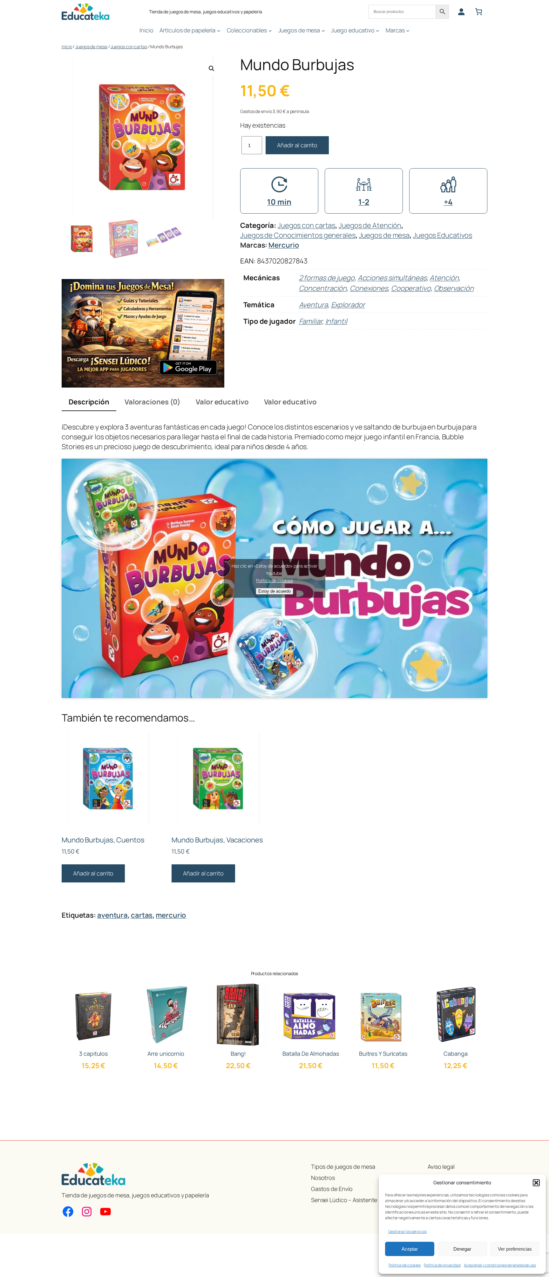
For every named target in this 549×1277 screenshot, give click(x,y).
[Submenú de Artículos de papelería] (218, 30)
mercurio (171, 915)
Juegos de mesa (91, 46)
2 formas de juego (327, 278)
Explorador (348, 304)
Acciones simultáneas (392, 278)
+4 (448, 201)
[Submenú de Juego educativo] (377, 30)
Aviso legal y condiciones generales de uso (500, 1265)
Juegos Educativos (442, 235)
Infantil (336, 321)
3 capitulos (93, 1053)
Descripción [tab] (89, 402)
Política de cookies (405, 1265)
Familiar (310, 321)
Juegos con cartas (129, 46)
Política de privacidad (442, 1265)
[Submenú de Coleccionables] (270, 30)
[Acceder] (461, 11)
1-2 (363, 201)
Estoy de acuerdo (274, 591)
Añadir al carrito (297, 145)
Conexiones (369, 288)
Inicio (67, 46)
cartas (141, 915)
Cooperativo (411, 288)
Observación (454, 288)
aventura (112, 915)
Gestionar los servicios (407, 1231)
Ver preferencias (515, 1249)
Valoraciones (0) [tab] (152, 402)
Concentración (323, 288)
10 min (279, 201)
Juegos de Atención (370, 225)
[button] (536, 1183)
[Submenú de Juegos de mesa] (323, 30)
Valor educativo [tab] (222, 402)
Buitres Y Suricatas (383, 1053)
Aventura (313, 304)
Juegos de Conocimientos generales (298, 235)
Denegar (462, 1249)
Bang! (238, 1053)
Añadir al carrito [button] (93, 873)
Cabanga (455, 1053)
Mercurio (283, 245)
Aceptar (410, 1249)
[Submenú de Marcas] (408, 30)
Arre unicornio (165, 1053)
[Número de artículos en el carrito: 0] (478, 11)
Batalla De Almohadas (310, 1053)
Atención (444, 278)
